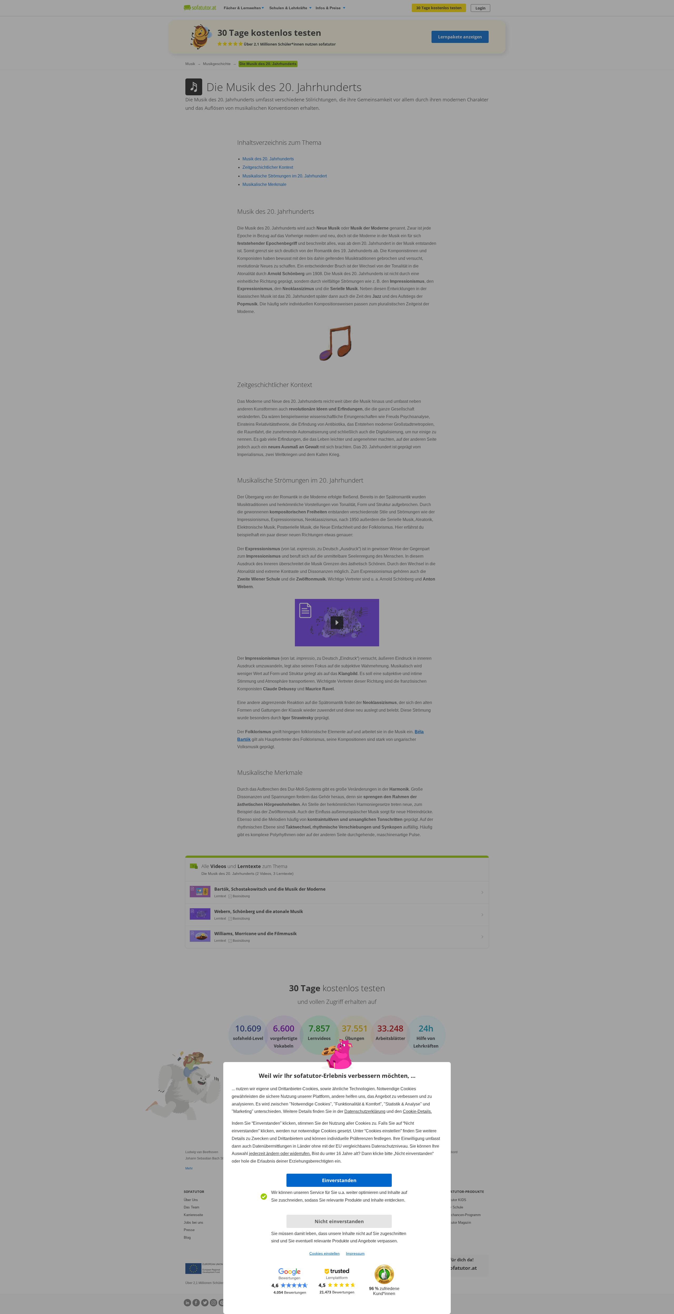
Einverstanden (339, 1180)
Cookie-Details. (417, 1111)
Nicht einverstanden (339, 1221)
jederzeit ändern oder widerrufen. (280, 1153)
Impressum (355, 1253)
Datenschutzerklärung (364, 1111)
